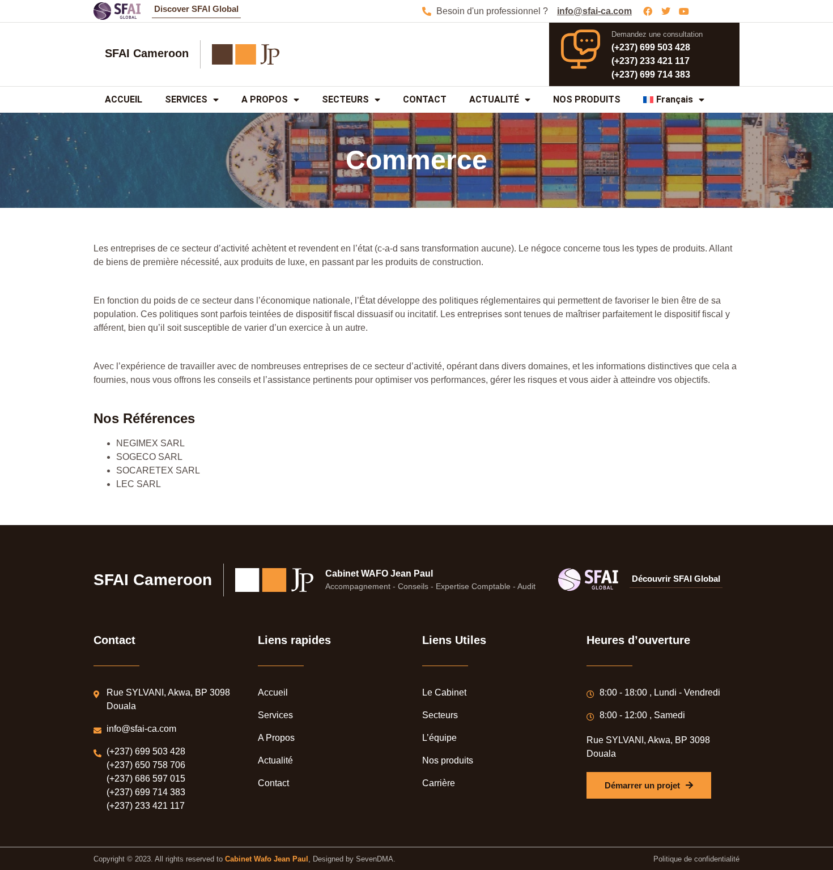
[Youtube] (683, 11)
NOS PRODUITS (586, 99)
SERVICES (186, 99)
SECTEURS (345, 99)
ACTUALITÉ (494, 99)
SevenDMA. (376, 859)
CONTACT (425, 99)
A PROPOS (264, 99)
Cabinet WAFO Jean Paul (379, 573)
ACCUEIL (123, 99)
